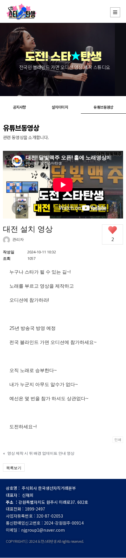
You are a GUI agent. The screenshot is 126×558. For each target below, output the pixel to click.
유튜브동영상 (103, 107)
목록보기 (13, 467)
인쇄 (117, 439)
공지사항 (19, 107)
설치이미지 (60, 107)
